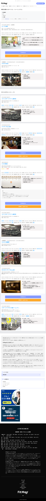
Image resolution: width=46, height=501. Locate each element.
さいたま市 (25, 437)
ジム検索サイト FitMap (5, 6)
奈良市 (29, 443)
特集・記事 (23, 480)
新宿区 (7, 437)
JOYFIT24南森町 (5, 242)
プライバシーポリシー (23, 483)
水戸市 (37, 437)
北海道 (8, 434)
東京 (4, 437)
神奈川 (10, 437)
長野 (34, 441)
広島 (4, 446)
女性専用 (4, 386)
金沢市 (20, 441)
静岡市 (13, 440)
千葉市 (18, 437)
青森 (13, 434)
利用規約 (23, 482)
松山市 (18, 444)
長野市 (36, 441)
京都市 (12, 443)
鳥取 (20, 446)
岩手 (30, 434)
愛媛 (15, 444)
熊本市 (25, 447)
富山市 (14, 441)
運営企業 (23, 488)
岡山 (10, 446)
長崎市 (19, 447)
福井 (23, 441)
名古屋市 (7, 440)
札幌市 (10, 434)
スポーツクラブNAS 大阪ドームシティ (10, 307)
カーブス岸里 (5, 26)
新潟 (6, 441)
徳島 (4, 444)
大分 (28, 447)
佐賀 (11, 447)
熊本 (22, 447)
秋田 (19, 434)
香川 (10, 444)
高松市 (12, 444)
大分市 (30, 447)
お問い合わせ (23, 486)
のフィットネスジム (12, 6)
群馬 (4, 438)
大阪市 (7, 443)
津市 (23, 440)
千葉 (16, 437)
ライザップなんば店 (6, 126)
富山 (12, 441)
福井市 (25, 441)
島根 (15, 446)
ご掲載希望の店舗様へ (23, 487)
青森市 (16, 434)
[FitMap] (4, 3)
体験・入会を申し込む (24, 156)
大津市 (23, 443)
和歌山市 (35, 443)
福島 (7, 435)
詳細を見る (24, 52)
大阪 (4, 443)
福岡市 (9, 447)
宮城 (35, 434)
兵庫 (15, 443)
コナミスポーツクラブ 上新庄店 (9, 98)
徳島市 (7, 444)
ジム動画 (23, 481)
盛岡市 (32, 434)
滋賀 (20, 443)
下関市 (29, 446)
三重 (21, 440)
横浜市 (13, 437)
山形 (24, 434)
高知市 (23, 444)
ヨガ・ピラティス (5, 385)
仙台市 (38, 434)
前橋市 (7, 438)
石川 (17, 441)
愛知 (4, 440)
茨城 (34, 437)
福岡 (6, 447)
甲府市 (31, 441)
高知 (20, 444)
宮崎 (33, 447)
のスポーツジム (19, 6)
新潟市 (9, 441)
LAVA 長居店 (5, 163)
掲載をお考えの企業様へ (40, 3)
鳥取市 (23, 446)
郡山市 (10, 435)
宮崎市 (36, 447)
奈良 (26, 443)
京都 (10, 443)
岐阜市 (18, 440)
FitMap (21, 499)
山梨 (28, 441)
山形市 (27, 434)
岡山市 (12, 446)
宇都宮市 (31, 437)
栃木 (28, 437)
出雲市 (18, 446)
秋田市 (21, 434)
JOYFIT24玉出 (5, 63)
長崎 (17, 447)
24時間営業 (4, 381)
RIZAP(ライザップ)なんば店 (8, 270)
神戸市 (18, 443)
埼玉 (21, 437)
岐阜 (16, 440)
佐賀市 (14, 447)
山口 (26, 446)
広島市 (7, 446)
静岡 (10, 440)
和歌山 (32, 443)
